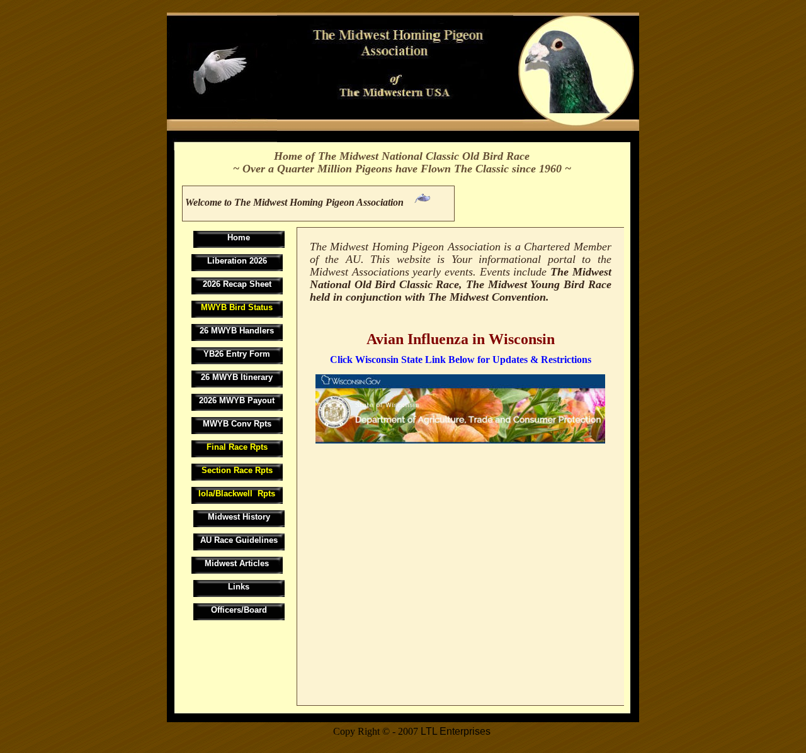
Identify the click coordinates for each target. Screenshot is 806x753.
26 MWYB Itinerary (237, 377)
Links (238, 586)
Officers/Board (239, 610)
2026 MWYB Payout (237, 400)
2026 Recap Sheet (237, 284)
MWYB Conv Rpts (237, 423)
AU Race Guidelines (239, 540)
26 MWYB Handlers (237, 330)
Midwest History (239, 517)
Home (238, 237)
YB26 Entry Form (236, 354)
